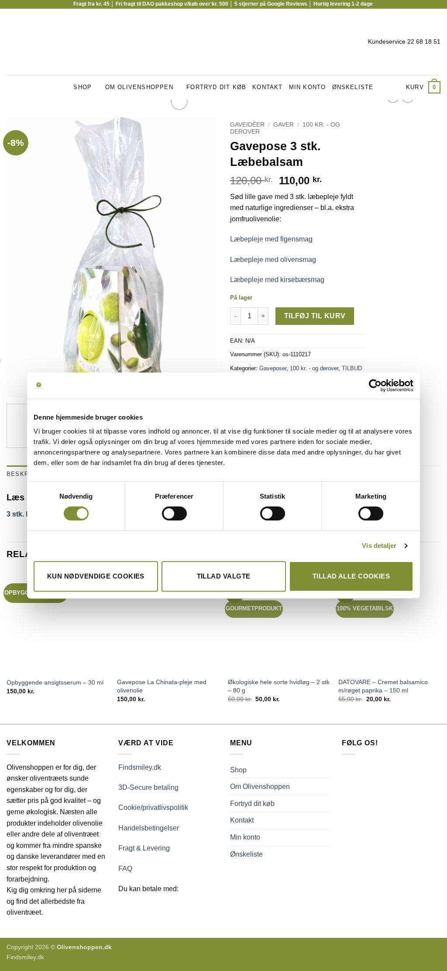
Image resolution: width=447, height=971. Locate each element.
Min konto (307, 87)
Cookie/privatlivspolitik (153, 807)
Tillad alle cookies (351, 576)
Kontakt (267, 87)
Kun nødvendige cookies (95, 576)
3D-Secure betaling (148, 787)
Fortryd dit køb (216, 87)
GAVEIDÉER (247, 124)
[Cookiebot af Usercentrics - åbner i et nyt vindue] (375, 385)
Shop (82, 87)
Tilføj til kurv (315, 316)
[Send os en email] (34, 42)
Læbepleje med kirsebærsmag (277, 279)
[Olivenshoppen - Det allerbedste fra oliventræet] (223, 42)
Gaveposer (272, 368)
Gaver (283, 124)
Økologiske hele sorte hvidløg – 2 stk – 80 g (279, 686)
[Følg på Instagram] (23, 42)
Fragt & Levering (144, 848)
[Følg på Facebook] (12, 42)
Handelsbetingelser (148, 828)
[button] (423, 87)
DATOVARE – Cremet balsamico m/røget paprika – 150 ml (383, 686)
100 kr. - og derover (314, 368)
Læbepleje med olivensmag (273, 259)
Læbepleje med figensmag (271, 239)
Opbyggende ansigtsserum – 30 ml (55, 682)
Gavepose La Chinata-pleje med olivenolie (161, 686)
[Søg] (396, 87)
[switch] (174, 513)
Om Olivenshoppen (139, 87)
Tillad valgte (224, 576)
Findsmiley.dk (139, 767)
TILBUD (352, 368)
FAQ (125, 868)
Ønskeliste (353, 87)
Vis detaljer (379, 545)
